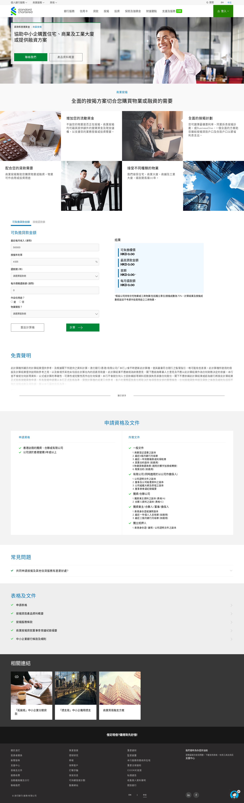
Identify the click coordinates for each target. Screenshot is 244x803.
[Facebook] (196, 795)
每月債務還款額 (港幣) (22, 283)
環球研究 (73, 755)
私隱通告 (132, 775)
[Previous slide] (16, 696)
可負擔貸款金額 (21, 222)
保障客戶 (73, 765)
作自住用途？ (18, 298)
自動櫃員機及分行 (20, 780)
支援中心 (15, 765)
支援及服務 (171, 11)
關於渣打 (15, 750)
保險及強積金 (133, 11)
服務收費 (15, 775)
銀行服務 (69, 11)
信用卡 (84, 11)
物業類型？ (16, 307)
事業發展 (73, 750)
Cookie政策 (134, 770)
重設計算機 (28, 327)
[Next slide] (228, 696)
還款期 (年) (16, 269)
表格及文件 (16, 770)
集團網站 (73, 785)
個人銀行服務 (18, 2)
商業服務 (37, 2)
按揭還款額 (39, 222)
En (130, 795)
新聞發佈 (15, 760)
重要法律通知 (134, 765)
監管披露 (132, 755)
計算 (72, 327)
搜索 (211, 2)
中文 (230, 2)
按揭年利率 (16, 255)
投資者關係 (16, 755)
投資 (117, 11)
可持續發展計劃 (77, 780)
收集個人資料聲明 (136, 780)
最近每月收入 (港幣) (21, 241)
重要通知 (132, 750)
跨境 (52, 2)
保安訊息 (73, 775)
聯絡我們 (15, 785)
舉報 (71, 760)
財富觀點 (151, 11)
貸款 (95, 11)
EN (222, 2)
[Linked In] (189, 795)
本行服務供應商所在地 (139, 760)
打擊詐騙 (73, 770)
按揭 (106, 11)
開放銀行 (132, 785)
